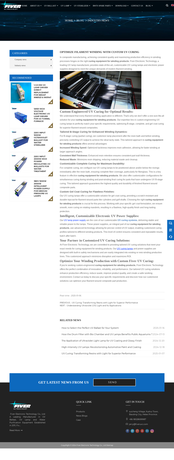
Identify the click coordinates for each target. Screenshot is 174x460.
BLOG (148, 6)
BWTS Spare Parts (102, 6)
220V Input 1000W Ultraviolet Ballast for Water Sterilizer (41, 138)
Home (69, 20)
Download (121, 6)
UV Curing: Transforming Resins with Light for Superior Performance (105, 302)
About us (35, 6)
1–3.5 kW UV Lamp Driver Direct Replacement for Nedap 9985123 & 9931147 (42, 91)
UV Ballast (50, 6)
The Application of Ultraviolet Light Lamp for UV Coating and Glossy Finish (102, 340)
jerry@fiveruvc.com (138, 424)
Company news (20, 60)
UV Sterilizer (81, 6)
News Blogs (81, 416)
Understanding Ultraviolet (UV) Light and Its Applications (94, 305)
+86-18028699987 (137, 419)
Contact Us (137, 6)
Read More (15, 430)
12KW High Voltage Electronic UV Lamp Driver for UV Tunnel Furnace (42, 115)
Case (78, 420)
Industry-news (98, 20)
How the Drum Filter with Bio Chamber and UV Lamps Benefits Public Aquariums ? (107, 334)
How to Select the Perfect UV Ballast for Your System (90, 328)
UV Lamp (65, 6)
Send (112, 382)
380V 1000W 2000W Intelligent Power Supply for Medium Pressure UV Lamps (42, 188)
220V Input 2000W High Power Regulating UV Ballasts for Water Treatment (42, 164)
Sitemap (109, 445)
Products (80, 411)
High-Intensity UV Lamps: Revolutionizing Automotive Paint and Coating (101, 347)
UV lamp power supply (74, 220)
